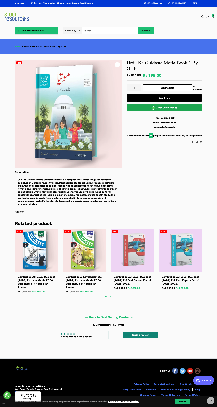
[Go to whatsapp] (7, 395)
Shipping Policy (148, 395)
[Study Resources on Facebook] (175, 370)
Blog (197, 389)
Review (19, 211)
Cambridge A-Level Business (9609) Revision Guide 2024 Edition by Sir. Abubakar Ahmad (84, 282)
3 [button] (111, 296)
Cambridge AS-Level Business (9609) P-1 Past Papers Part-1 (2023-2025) (132, 280)
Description (22, 172)
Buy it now (164, 98)
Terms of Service (170, 395)
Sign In (202, 17)
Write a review (140, 335)
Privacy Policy (141, 384)
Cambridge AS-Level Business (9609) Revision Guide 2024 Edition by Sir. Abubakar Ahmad (36, 282)
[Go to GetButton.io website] (7, 403)
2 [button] (108, 296)
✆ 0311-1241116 (177, 3)
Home (18, 46)
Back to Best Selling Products (110, 317)
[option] (37, 264)
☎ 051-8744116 (153, 3)
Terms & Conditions (164, 384)
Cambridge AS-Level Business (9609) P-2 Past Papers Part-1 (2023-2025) (180, 280)
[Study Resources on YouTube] (190, 370)
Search (146, 30)
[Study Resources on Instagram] (198, 370)
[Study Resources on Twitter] (183, 370)
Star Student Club (190, 384)
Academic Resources (32, 31)
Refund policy (192, 395)
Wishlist (207, 17)
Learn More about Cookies (123, 401)
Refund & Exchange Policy (175, 389)
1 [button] (106, 296)
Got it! (182, 401)
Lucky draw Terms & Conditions (139, 389)
